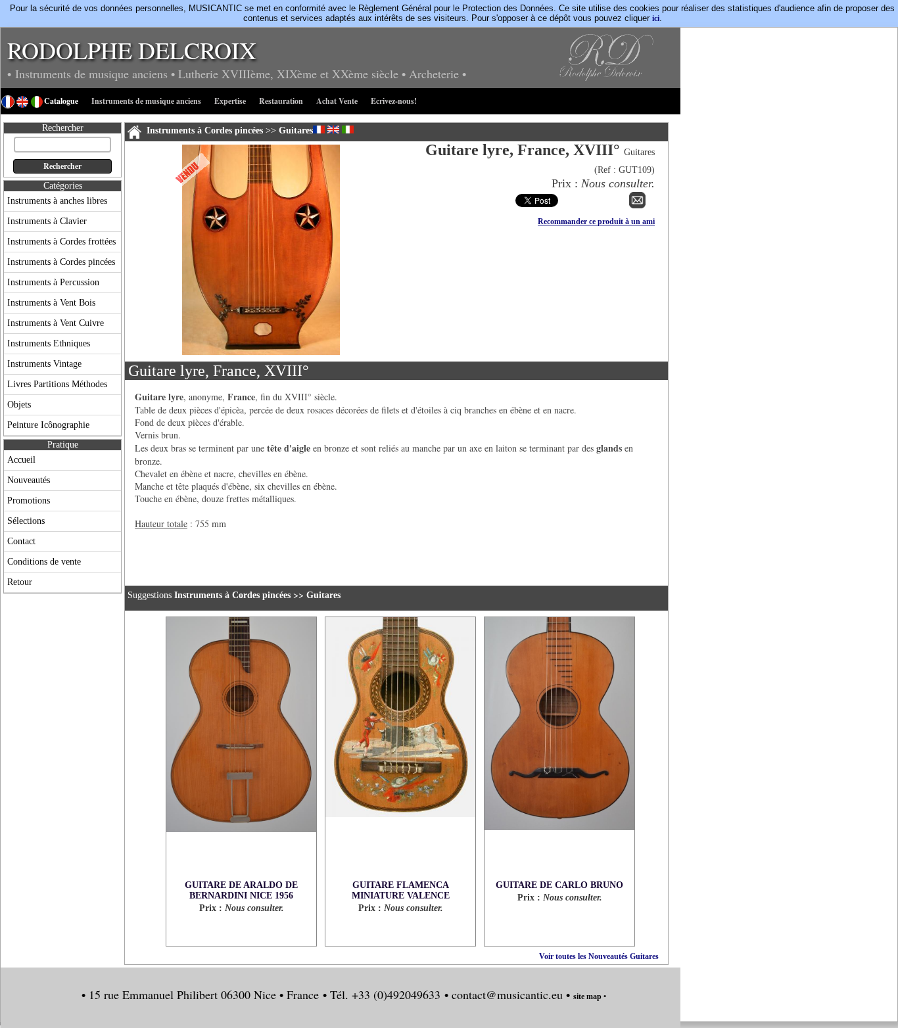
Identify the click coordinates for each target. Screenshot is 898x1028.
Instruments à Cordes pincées (61, 262)
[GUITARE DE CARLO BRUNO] (559, 748)
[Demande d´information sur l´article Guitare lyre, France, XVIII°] (637, 205)
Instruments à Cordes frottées (61, 241)
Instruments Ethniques (48, 343)
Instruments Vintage (44, 364)
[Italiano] (348, 129)
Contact (21, 541)
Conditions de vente (44, 562)
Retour (19, 582)
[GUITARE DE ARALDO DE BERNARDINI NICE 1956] (241, 748)
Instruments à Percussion (53, 282)
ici (655, 18)
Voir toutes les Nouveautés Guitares (599, 956)
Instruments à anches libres (57, 201)
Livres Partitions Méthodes (57, 384)
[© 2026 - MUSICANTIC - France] (261, 352)
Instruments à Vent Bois (51, 303)
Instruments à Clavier (47, 221)
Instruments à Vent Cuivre (55, 323)
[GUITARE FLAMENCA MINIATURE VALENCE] (400, 748)
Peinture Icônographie (48, 425)
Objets (19, 404)
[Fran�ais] (319, 129)
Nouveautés (28, 480)
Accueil (21, 460)
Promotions (28, 500)
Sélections (26, 521)
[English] (333, 129)
